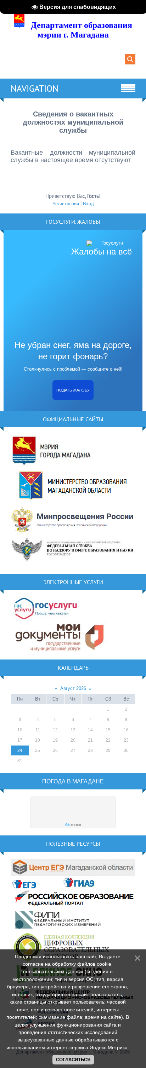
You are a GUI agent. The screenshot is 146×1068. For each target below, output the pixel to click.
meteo (73, 825)
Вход (88, 203)
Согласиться (73, 1059)
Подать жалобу (73, 390)
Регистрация (65, 203)
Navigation (34, 88)
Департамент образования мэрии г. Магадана (81, 30)
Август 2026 (73, 688)
